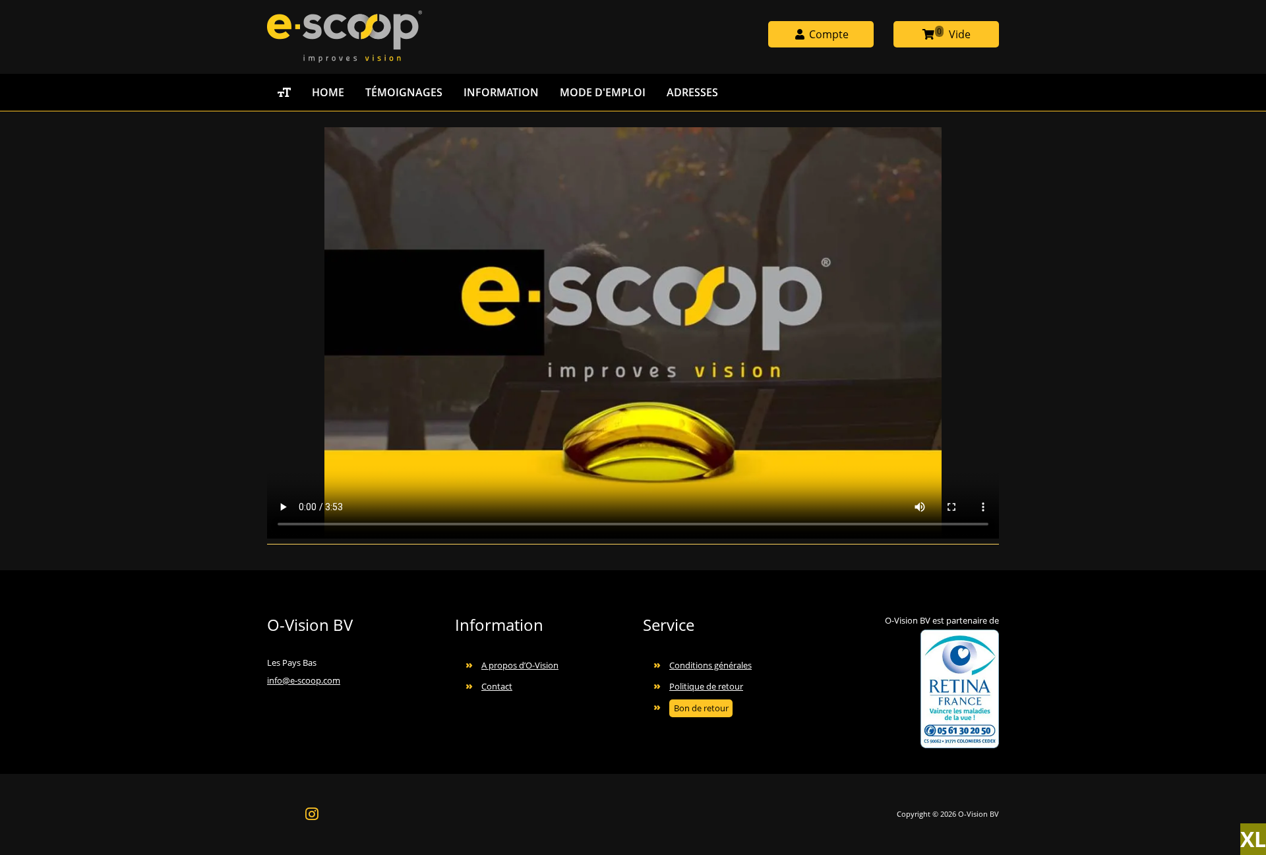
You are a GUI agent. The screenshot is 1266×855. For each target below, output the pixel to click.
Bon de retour (701, 708)
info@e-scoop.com (303, 680)
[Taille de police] (284, 92)
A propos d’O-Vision (519, 665)
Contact (496, 686)
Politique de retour (706, 686)
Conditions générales (710, 665)
